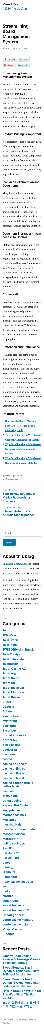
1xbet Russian (12, 697)
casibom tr (10, 754)
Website (7, 198)
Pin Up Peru (11, 857)
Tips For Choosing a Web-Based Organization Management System (23, 449)
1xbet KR (9, 683)
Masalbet (9, 819)
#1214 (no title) (13, 8)
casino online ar (14, 773)
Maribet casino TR (15, 815)
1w (4, 630)
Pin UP (7, 848)
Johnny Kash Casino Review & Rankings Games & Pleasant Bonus (21, 959)
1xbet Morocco (13, 692)
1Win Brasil (10, 635)
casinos (8, 791)
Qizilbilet (9, 872)
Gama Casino (12, 800)
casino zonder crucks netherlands (18, 784)
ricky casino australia (18, 881)
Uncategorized (11, 479)
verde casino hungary (18, 919)
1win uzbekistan (14, 659)
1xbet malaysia (13, 687)
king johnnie (11, 810)
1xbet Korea (11, 678)
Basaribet (9, 730)
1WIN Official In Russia (18, 649)
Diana (7, 48)
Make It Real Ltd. (13, 4)
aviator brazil (12, 716)
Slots (6, 891)
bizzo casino (11, 745)
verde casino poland (17, 924)
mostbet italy (12, 824)
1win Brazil (10, 640)
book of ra (10, 749)
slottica (8, 896)
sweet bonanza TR (16, 910)
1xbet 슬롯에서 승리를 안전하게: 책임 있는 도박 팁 (21, 1004)
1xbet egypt (11, 673)
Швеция (8, 934)
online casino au (14, 843)
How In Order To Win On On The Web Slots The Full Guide (22, 994)
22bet (7, 702)
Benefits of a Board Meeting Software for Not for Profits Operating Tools (20, 425)
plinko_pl (9, 867)
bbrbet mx (10, 740)
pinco (7, 862)
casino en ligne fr (15, 764)
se (4, 886)
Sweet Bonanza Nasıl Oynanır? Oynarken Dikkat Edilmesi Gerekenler (21, 971)
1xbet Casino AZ (14, 668)
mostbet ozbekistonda (19, 829)
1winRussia (10, 664)
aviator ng (10, 721)
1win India (10, 644)
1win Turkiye (11, 654)
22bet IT (9, 706)
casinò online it (13, 778)
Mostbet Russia (14, 834)
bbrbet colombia (14, 735)
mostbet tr (10, 839)
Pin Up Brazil (11, 853)
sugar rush (10, 900)
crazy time (10, 796)
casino (7, 759)
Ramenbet (10, 877)
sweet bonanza (13, 905)
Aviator (8, 711)
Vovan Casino (12, 929)
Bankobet (9, 725)
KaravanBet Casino (16, 805)
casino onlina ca (14, 768)
